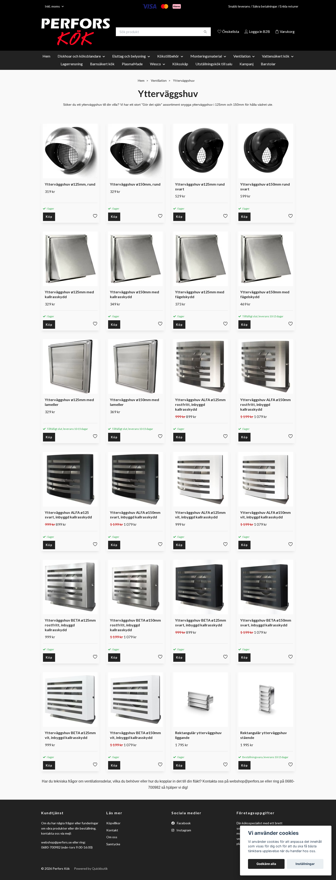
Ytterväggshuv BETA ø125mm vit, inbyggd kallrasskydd (70, 741)
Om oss (111, 844)
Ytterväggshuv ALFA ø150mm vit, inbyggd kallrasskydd (265, 521)
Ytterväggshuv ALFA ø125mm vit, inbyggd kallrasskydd (200, 521)
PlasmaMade (132, 70)
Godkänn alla (266, 864)
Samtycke (113, 851)
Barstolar (268, 70)
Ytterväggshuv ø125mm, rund (70, 191)
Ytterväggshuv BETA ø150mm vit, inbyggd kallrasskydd (135, 741)
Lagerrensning (72, 70)
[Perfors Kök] (104, 32)
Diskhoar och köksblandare (79, 62)
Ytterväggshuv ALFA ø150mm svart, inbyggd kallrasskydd (135, 521)
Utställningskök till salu (213, 70)
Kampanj (246, 70)
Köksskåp (180, 70)
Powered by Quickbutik (91, 875)
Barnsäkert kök (102, 70)
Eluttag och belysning (129, 62)
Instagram (183, 837)
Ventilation (242, 62)
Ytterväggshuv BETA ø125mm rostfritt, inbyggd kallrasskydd (70, 632)
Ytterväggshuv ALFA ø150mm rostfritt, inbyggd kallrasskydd (265, 411)
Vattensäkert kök (275, 62)
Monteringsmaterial (206, 62)
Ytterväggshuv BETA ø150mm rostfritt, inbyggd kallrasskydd (135, 632)
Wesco (155, 70)
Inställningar (305, 864)
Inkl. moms (53, 6)
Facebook (183, 830)
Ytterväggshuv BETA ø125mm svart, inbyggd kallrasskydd (200, 629)
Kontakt (112, 837)
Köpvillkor (113, 830)
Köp (49, 223)
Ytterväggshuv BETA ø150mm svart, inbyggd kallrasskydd (265, 629)
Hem (46, 62)
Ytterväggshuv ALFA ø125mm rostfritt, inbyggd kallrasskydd (200, 411)
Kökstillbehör (168, 62)
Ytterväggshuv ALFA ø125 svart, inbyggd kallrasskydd (68, 521)
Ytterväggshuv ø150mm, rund (135, 191)
